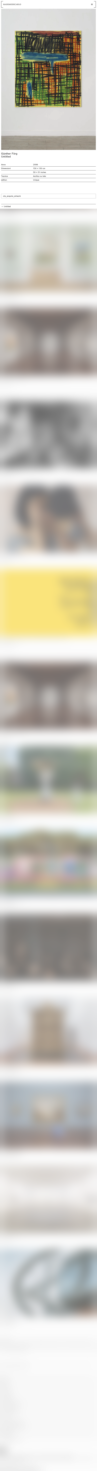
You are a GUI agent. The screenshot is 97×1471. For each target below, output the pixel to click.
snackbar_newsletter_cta (85, 1469)
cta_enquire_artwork (12, 196)
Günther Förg (9, 153)
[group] (48, 79)
